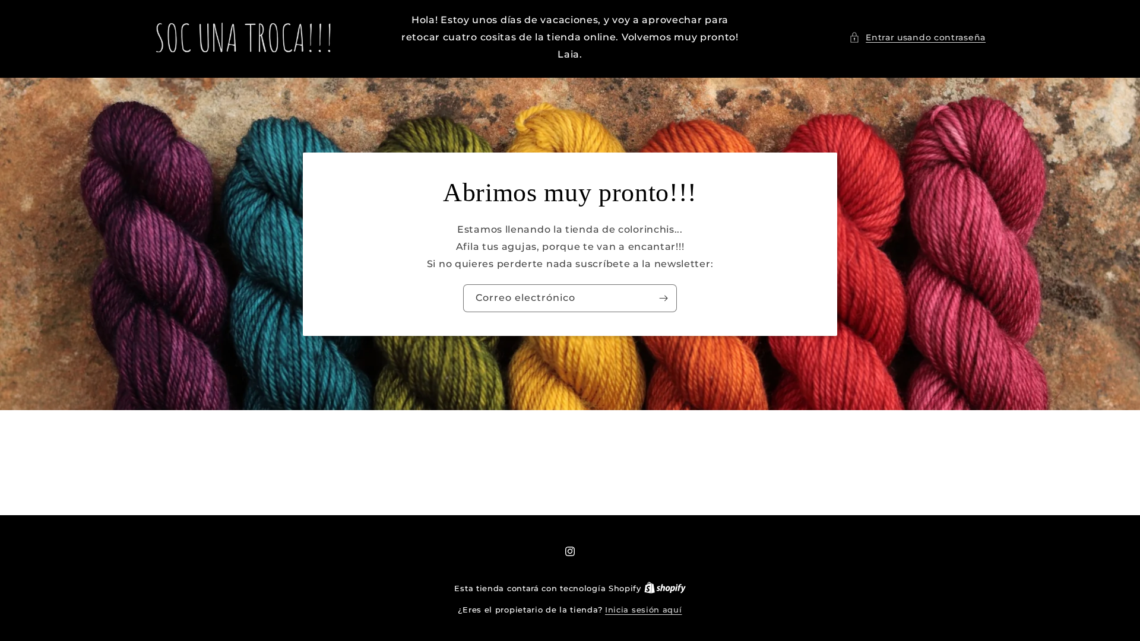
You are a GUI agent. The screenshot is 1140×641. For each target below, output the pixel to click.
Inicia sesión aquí (643, 609)
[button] (917, 37)
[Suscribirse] (663, 298)
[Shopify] (665, 588)
